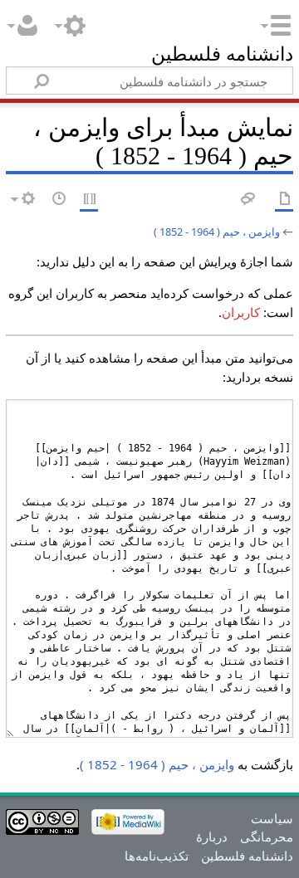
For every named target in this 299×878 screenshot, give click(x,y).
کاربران (241, 312)
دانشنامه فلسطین (222, 56)
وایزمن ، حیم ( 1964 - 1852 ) (217, 231)
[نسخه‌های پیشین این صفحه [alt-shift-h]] (58, 199)
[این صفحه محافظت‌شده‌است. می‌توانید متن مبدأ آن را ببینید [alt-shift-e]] (89, 199)
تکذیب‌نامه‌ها (157, 855)
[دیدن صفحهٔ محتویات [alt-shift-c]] (284, 199)
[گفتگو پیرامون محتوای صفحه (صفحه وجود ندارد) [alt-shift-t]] (247, 199)
